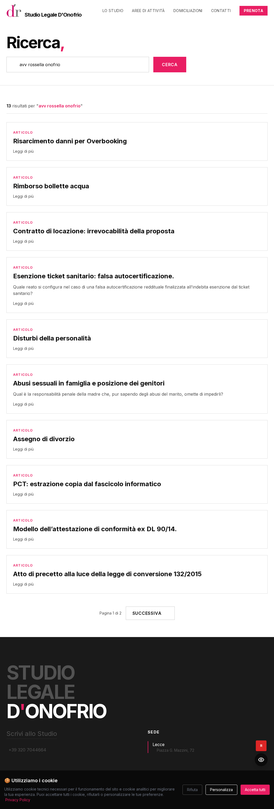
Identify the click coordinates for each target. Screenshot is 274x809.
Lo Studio (112, 10)
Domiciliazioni (188, 10)
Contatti (221, 10)
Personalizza (221, 789)
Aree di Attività (148, 10)
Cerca (170, 64)
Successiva (147, 613)
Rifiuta (192, 789)
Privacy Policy (17, 799)
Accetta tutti (255, 789)
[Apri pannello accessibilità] (261, 759)
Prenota (253, 10)
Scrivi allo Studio (31, 733)
